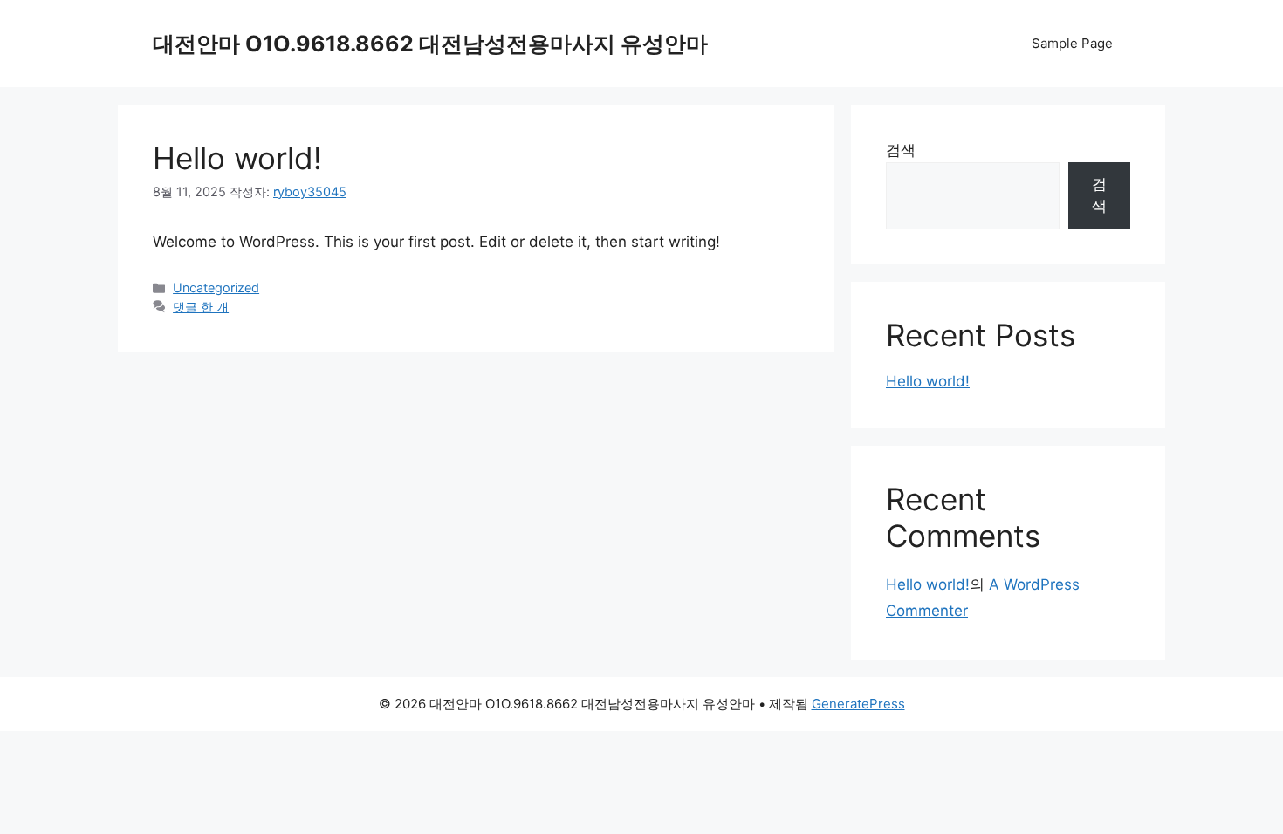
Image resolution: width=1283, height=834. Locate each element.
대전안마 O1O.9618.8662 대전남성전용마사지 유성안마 (430, 44)
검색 (901, 150)
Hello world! (237, 158)
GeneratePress (858, 703)
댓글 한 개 (201, 306)
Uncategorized (216, 287)
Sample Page (1072, 43)
